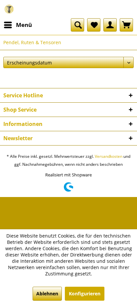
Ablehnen (47, 293)
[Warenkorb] (126, 25)
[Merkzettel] (93, 25)
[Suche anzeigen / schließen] (77, 25)
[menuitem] (17, 25)
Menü (24, 25)
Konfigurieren (84, 293)
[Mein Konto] (110, 25)
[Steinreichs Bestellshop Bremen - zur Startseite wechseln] (9, 9)
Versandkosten (108, 156)
